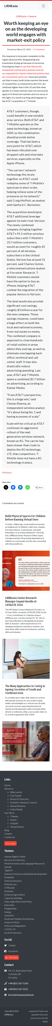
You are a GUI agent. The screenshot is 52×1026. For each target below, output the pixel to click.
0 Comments (39, 49)
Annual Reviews (18, 806)
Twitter (12, 945)
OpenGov (9, 915)
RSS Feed (13, 957)
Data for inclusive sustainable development (25, 873)
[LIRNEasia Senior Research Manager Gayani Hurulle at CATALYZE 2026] (26, 658)
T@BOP (8, 870)
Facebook (13, 951)
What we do (16, 792)
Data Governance (13, 880)
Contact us (9, 837)
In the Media (16, 809)
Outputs (14, 823)
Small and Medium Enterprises (19, 918)
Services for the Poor (14, 860)
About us (8, 788)
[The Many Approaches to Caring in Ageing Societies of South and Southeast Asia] (26, 741)
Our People (15, 795)
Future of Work (12, 922)
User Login (10, 843)
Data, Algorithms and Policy (18, 901)
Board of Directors (19, 799)
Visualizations (17, 826)
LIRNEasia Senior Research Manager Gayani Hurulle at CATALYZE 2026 (21, 601)
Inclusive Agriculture (14, 894)
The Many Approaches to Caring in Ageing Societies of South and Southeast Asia (25, 689)
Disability (9, 877)
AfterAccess (10, 884)
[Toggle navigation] (43, 6)
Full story (6, 472)
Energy (7, 912)
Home (7, 785)
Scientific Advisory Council (23, 802)
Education (9, 905)
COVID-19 (9, 929)
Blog (6, 830)
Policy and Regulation (15, 925)
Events (13, 819)
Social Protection (12, 932)
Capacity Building (13, 898)
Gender (8, 867)
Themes (14, 816)
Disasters (9, 891)
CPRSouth (9, 887)
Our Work (9, 812)
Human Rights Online (14, 856)
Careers (8, 833)
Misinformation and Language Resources (24, 863)
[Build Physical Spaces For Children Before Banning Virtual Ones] (26, 570)
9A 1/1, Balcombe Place (20, 974)
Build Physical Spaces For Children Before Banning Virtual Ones (25, 517)
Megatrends (10, 908)
